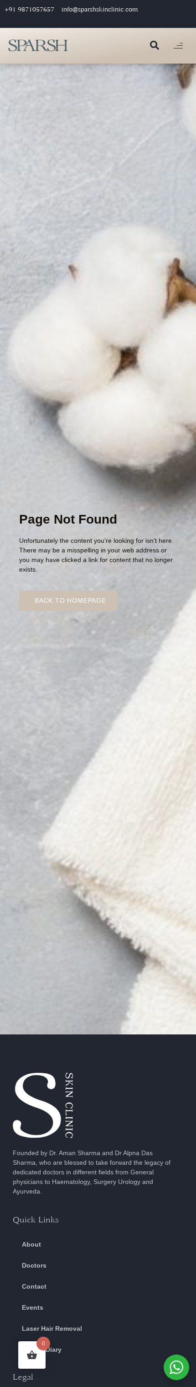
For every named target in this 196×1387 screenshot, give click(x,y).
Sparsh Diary (42, 1349)
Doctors (34, 1265)
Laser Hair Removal (52, 1328)
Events (32, 1307)
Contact (34, 1286)
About (31, 1244)
